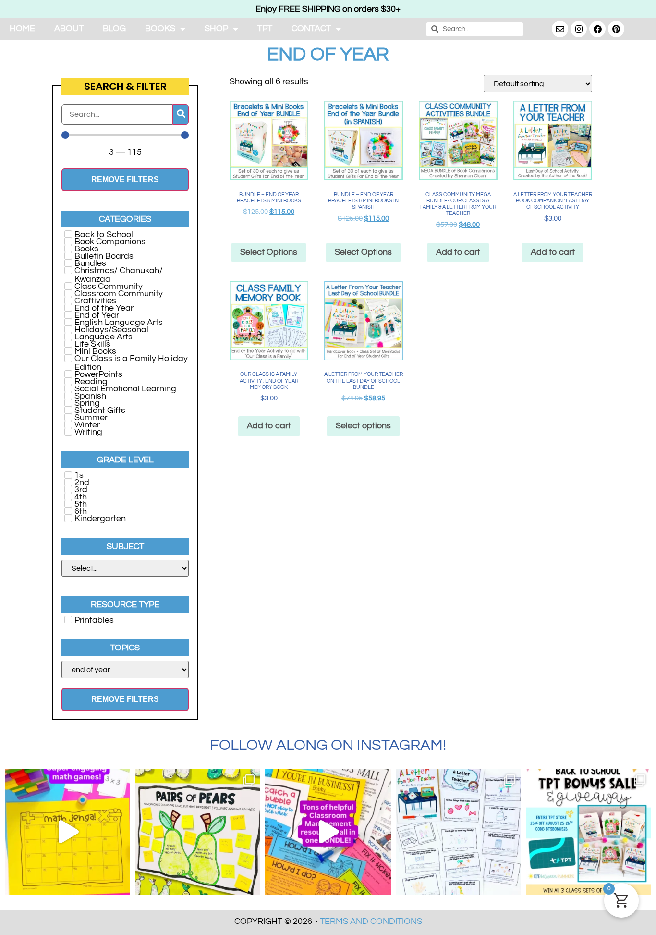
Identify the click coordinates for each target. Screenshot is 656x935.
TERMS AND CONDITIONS (371, 921)
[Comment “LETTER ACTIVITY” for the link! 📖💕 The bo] (458, 831)
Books (160, 28)
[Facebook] (597, 29)
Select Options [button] (268, 252)
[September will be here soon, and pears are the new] (197, 831)
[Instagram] (579, 29)
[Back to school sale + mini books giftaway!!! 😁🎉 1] (588, 831)
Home (22, 28)
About (69, 28)
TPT (264, 28)
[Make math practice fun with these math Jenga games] (67, 831)
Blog (114, 28)
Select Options (363, 252)
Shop (216, 28)
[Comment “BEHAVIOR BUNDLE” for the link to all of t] (327, 831)
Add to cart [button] (458, 252)
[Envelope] (560, 29)
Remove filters (125, 179)
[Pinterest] (616, 29)
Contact (311, 28)
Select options (363, 425)
